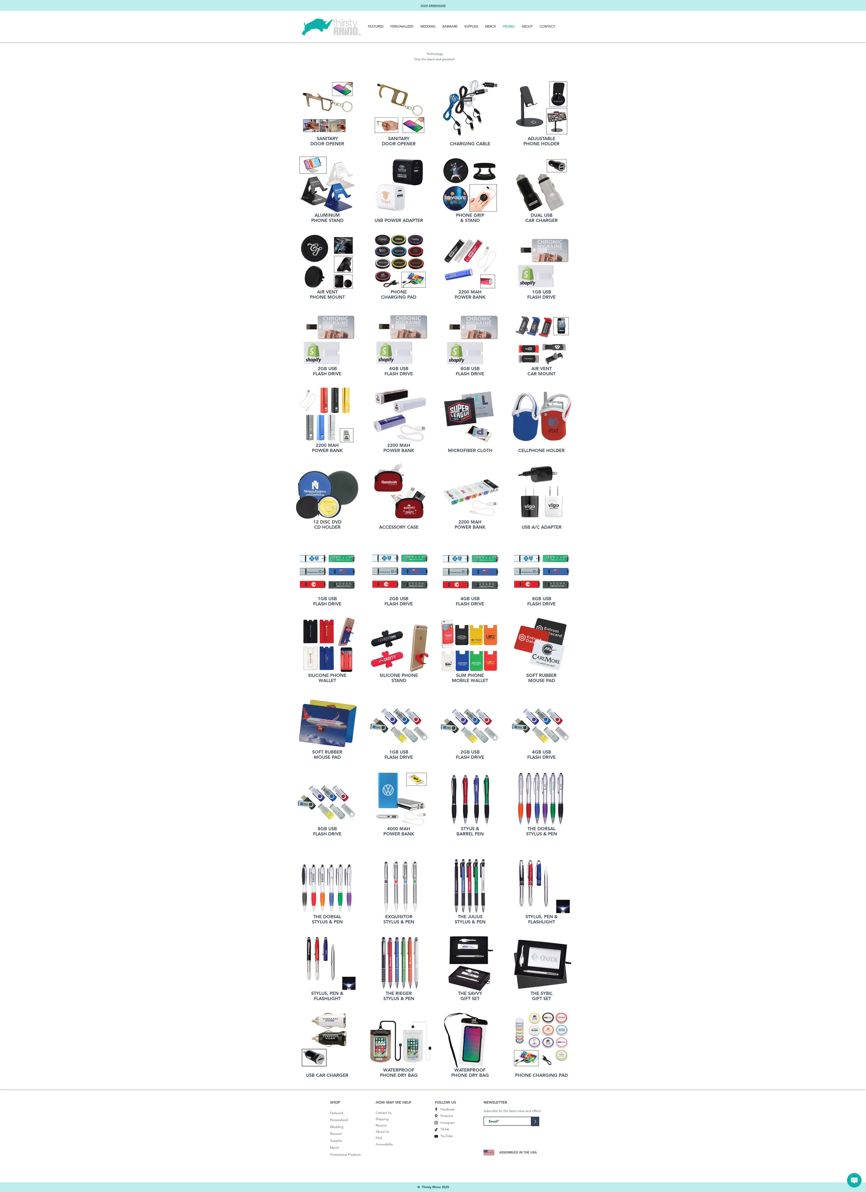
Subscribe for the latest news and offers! (512, 1111)
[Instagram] (436, 1123)
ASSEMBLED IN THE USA (518, 1152)
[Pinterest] (436, 1116)
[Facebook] (436, 1109)
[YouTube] (436, 1136)
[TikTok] (436, 1129)
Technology (435, 54)
